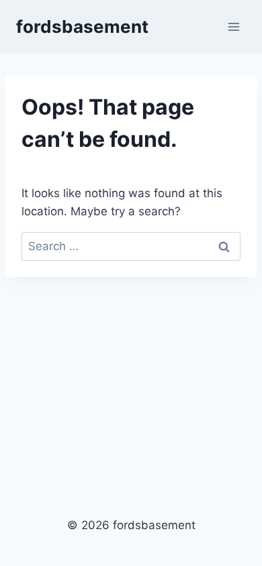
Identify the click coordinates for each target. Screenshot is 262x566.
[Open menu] (233, 26)
